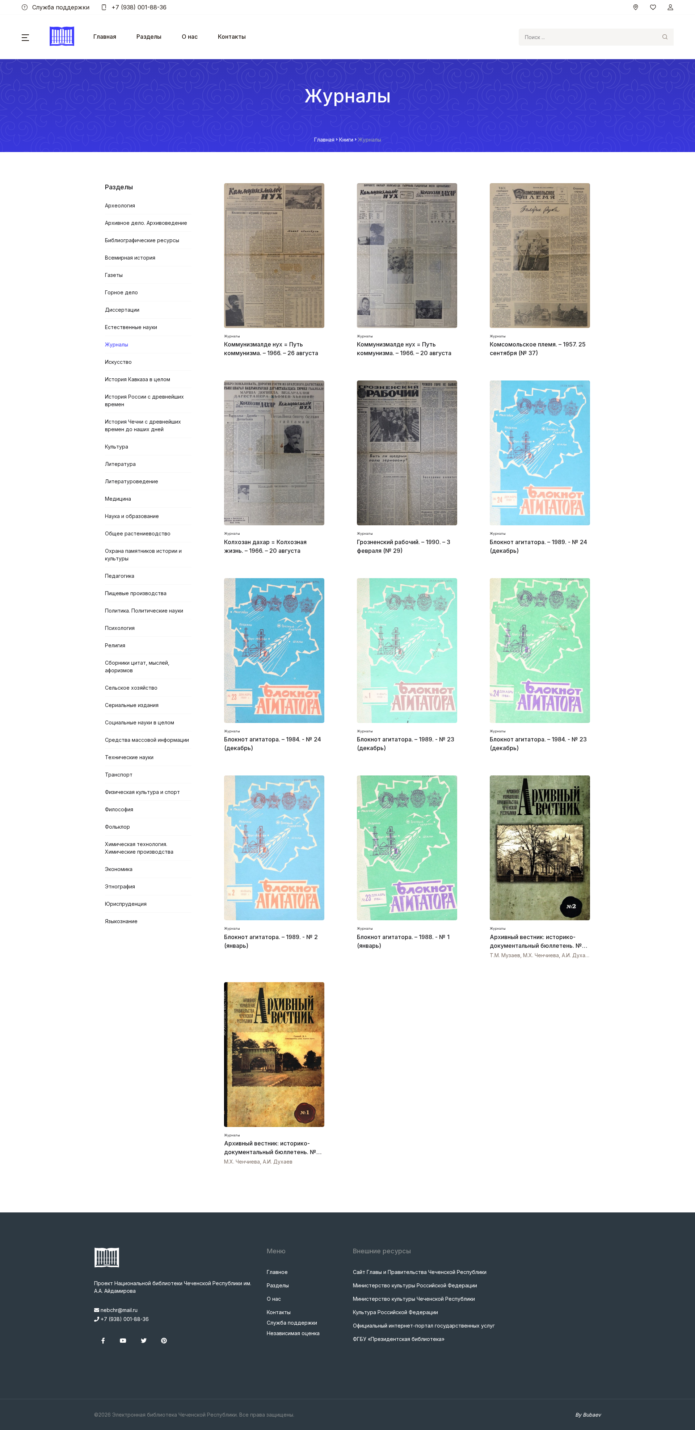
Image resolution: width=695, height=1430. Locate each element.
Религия (115, 645)
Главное (277, 1272)
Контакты (232, 36)
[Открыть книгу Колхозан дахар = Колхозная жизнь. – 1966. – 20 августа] (274, 452)
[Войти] (670, 7)
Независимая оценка (293, 1333)
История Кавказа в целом (137, 379)
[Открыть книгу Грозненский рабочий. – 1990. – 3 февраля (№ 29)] (407, 452)
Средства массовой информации (147, 740)
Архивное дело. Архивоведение (146, 223)
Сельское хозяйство (131, 688)
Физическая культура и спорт (142, 792)
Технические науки (129, 757)
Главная (104, 36)
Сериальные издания (132, 705)
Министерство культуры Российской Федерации (415, 1285)
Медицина (118, 499)
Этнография (120, 886)
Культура (116, 446)
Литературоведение (131, 481)
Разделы (148, 36)
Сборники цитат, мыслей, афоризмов (137, 666)
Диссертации (122, 310)
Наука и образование (132, 516)
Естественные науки (131, 327)
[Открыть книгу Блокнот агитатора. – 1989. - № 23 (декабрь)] (407, 650)
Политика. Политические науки (144, 610)
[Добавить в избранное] (318, 954)
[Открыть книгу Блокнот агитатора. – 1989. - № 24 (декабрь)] (540, 452)
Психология (120, 628)
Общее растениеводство (137, 533)
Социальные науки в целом (139, 722)
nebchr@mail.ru (118, 1310)
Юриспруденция (126, 904)
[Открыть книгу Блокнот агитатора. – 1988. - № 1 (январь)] (407, 847)
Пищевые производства (136, 593)
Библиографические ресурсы (142, 240)
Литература (120, 464)
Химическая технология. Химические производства (139, 848)
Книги (346, 139)
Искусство (118, 362)
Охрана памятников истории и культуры (143, 555)
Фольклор (117, 827)
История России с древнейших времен (144, 400)
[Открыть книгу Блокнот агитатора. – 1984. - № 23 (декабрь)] (540, 650)
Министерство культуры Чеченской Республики (414, 1299)
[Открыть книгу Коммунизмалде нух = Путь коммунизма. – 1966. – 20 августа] (407, 255)
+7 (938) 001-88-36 (138, 7)
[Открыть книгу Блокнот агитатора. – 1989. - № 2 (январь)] (274, 847)
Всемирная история (130, 258)
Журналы (116, 344)
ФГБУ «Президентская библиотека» (399, 1339)
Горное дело (121, 292)
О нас (190, 36)
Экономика (118, 869)
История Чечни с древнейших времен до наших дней (143, 425)
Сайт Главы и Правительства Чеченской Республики (419, 1272)
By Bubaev (588, 1415)
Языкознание (121, 921)
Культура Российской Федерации (395, 1312)
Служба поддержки (59, 7)
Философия (119, 809)
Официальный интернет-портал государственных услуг (424, 1325)
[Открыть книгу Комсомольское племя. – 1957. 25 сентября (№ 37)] (540, 255)
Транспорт (118, 774)
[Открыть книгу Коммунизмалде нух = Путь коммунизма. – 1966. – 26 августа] (274, 255)
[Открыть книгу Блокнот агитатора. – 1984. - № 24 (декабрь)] (274, 650)
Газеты (114, 275)
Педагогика (119, 576)
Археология (120, 205)
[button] (25, 37)
